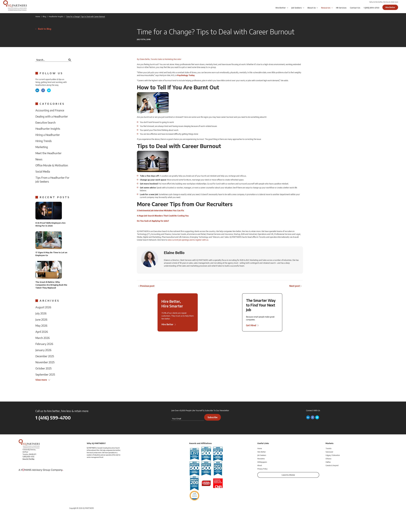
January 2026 (43, 350)
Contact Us (355, 7)
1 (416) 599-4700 (53, 417)
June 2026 (41, 319)
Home (37, 16)
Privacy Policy (262, 469)
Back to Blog (44, 29)
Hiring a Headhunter (47, 134)
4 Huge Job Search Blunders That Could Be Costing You (163, 215)
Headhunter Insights (56, 16)
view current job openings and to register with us (188, 240)
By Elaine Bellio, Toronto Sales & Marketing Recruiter (159, 59)
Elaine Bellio (174, 252)
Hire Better (281, 7)
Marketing (41, 147)
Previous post (147, 286)
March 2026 (42, 338)
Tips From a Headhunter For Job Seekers (52, 179)
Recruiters (261, 459)
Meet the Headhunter (48, 153)
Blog (44, 16)
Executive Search (45, 122)
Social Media (42, 171)
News (38, 159)
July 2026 (41, 313)
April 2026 (41, 331)
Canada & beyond (332, 465)
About (259, 465)
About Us (311, 7)
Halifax (328, 462)
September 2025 (45, 374)
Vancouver (329, 452)
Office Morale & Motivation (51, 165)
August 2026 (43, 307)
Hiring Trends (43, 141)
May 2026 (41, 325)
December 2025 (44, 356)
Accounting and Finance (49, 110)
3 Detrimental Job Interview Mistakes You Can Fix (160, 210)
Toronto (328, 448)
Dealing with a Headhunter (51, 116)
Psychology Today (186, 75)
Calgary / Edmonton (333, 455)
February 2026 (44, 344)
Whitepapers (262, 462)
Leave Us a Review (288, 475)
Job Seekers (296, 7)
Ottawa (328, 459)
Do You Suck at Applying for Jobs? (153, 221)
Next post (294, 286)
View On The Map (28, 459)
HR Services (341, 7)
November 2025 (45, 362)
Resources (325, 7)
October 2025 (43, 368)
